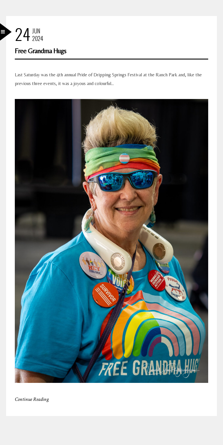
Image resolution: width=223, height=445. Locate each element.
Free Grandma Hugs (40, 51)
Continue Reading (32, 399)
